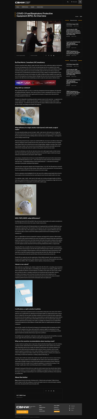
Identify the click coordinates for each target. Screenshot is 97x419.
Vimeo (72, 410)
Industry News (69, 66)
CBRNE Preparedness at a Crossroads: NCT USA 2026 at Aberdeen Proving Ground (73, 52)
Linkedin (72, 408)
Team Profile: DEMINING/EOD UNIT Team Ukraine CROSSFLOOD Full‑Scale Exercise (73, 44)
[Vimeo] (70, 410)
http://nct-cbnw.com (20, 397)
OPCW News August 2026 (72, 24)
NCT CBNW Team (21, 395)
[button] (68, 2)
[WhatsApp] (51, 55)
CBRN (81, 16)
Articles (76, 16)
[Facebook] (46, 55)
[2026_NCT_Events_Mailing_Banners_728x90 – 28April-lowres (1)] (38, 82)
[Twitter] (48, 55)
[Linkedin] (54, 55)
